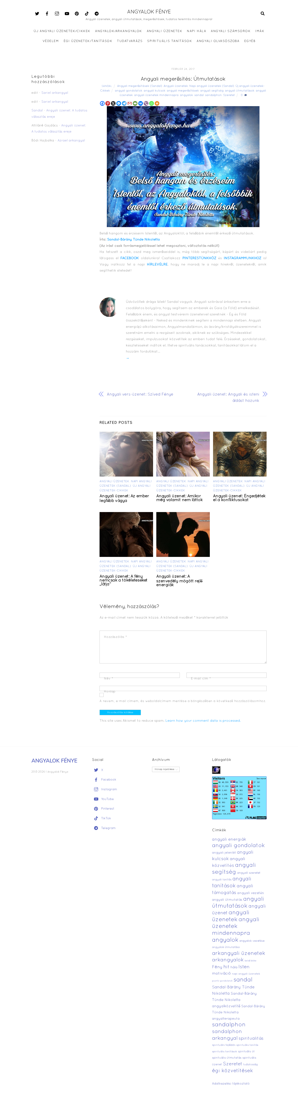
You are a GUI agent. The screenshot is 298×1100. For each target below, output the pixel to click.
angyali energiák (229, 839)
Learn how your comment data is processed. (203, 720)
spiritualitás (251, 1039)
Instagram (108, 789)
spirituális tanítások (224, 1051)
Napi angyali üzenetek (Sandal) (211, 86)
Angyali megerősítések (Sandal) (139, 86)
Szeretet (229, 95)
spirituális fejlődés (223, 1045)
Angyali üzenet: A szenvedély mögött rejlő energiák (179, 581)
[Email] (135, 103)
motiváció (221, 973)
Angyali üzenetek (176, 86)
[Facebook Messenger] (118, 103)
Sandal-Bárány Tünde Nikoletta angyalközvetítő (234, 1000)
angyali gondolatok (128, 91)
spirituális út (246, 1051)
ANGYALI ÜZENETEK (164, 31)
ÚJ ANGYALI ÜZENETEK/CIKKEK (62, 31)
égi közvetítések (232, 1071)
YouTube (107, 799)
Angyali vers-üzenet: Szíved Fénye (140, 394)
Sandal (107, 86)
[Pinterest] (107, 103)
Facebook (108, 779)
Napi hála (196, 31)
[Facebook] (102, 103)
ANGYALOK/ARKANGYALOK (118, 31)
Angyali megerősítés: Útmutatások (183, 79)
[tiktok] (87, 13)
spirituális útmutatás (226, 1058)
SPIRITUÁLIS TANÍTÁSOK (169, 41)
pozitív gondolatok (222, 981)
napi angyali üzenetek (246, 974)
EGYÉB (250, 41)
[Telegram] (124, 103)
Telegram (108, 828)
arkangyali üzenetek (238, 953)
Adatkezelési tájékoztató (231, 1083)
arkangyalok (228, 960)
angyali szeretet (248, 873)
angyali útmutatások (239, 91)
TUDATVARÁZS (130, 41)
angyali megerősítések (183, 91)
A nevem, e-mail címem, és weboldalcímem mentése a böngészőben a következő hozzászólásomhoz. (183, 701)
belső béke (250, 961)
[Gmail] (129, 103)
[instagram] (57, 13)
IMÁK (259, 31)
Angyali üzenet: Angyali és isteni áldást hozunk (228, 398)
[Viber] (146, 103)
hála (233, 967)
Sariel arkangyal (54, 93)
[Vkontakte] (140, 103)
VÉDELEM (51, 41)
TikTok (105, 818)
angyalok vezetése (252, 941)
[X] (113, 103)
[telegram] (97, 13)
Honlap (110, 691)
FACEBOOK (129, 258)
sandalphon (213, 95)
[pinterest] (77, 13)
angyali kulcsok (154, 91)
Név (108, 678)
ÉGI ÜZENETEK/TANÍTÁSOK (88, 41)
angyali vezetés (250, 893)
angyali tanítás (222, 880)
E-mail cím (201, 678)
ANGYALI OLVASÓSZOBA (218, 41)
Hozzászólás (115, 637)
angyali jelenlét (224, 852)
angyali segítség (212, 91)
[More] (157, 103)
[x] (37, 13)
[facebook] (47, 13)
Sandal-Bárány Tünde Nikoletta (133, 239)
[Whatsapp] (151, 103)
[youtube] (67, 13)
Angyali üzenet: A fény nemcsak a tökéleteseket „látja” (124, 580)
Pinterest (107, 808)
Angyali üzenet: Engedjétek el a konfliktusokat (239, 498)
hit (226, 967)
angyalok (186, 95)
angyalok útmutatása (226, 947)
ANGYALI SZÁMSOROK (231, 31)
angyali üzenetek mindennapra (156, 95)
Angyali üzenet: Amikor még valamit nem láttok (179, 498)
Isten (244, 967)
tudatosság (250, 1064)
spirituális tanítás (247, 1045)
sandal (199, 95)
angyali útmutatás (227, 899)
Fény (217, 967)
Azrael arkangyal (71, 140)
